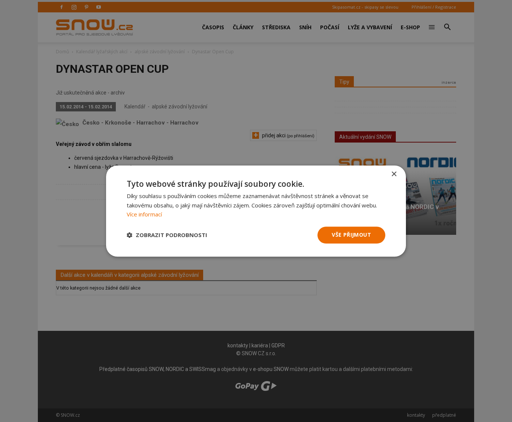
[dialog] (256, 211)
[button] (167, 235)
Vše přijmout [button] (351, 234)
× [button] (394, 174)
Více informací (144, 214)
